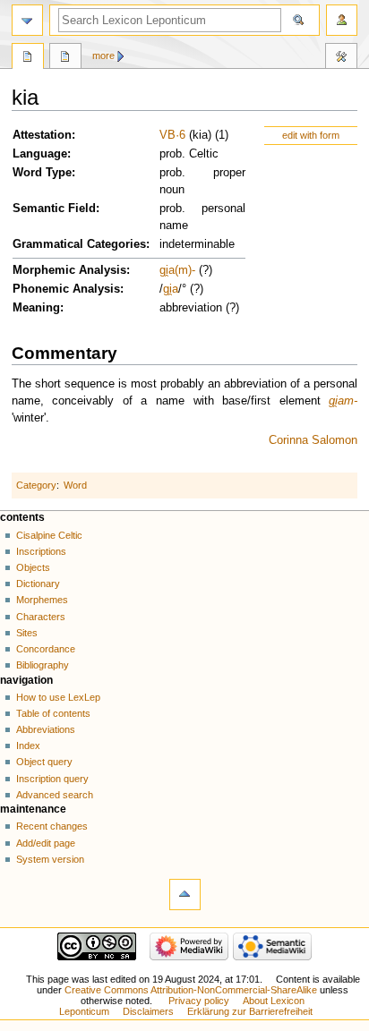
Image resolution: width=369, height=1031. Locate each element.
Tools (341, 58)
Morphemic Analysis (69, 270)
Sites (27, 632)
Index (28, 745)
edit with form (310, 135)
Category (36, 485)
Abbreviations (45, 729)
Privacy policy (198, 1000)
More (103, 55)
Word (75, 485)
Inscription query (52, 778)
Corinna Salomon (313, 440)
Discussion (65, 58)
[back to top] (185, 894)
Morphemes (42, 599)
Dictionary (38, 583)
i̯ (170, 289)
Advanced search (54, 794)
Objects (33, 567)
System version (50, 859)
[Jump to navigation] (27, 20)
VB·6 (172, 135)
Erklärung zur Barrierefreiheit (250, 1011)
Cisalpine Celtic (49, 535)
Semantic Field (54, 208)
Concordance (45, 648)
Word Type (42, 172)
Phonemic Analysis (66, 289)
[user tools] (341, 20)
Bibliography (42, 665)
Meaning (36, 308)
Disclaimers (148, 1011)
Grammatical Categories (79, 244)
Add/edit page (45, 843)
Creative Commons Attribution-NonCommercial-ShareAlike (190, 989)
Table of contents (53, 713)
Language (40, 154)
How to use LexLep (58, 697)
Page (28, 58)
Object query (44, 761)
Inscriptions (41, 551)
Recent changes (52, 826)
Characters (40, 616)
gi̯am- (343, 401)
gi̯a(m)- (177, 270)
